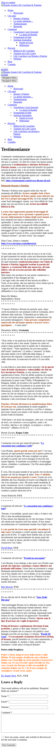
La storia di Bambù (28, 34)
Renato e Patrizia (21, 18)
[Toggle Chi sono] (52, 91)
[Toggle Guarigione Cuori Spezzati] (52, 107)
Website (5, 707)
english (4, 69)
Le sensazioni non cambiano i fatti (22, 444)
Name (5, 696)
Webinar (17, 58)
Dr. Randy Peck (8, 675)
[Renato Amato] (21, 5)
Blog (10, 61)
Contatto (12, 64)
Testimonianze (20, 24)
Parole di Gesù (26, 42)
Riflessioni (24, 45)
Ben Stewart (7, 587)
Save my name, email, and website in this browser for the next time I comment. (26, 738)
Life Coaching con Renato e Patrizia (30, 56)
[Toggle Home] (52, 86)
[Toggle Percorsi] (52, 123)
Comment (6, 712)
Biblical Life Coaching (24, 50)
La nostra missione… (23, 21)
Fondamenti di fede (22, 37)
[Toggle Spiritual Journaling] (52, 115)
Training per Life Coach (24, 53)
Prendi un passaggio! (34, 558)
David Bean (6, 547)
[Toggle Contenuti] (52, 105)
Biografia (17, 26)
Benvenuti (18, 13)
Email (4, 701)
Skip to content (8, 2)
